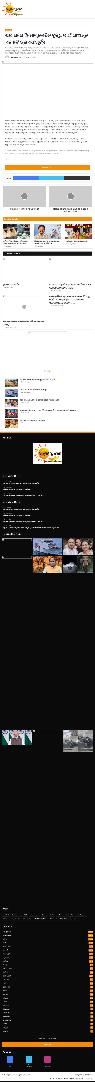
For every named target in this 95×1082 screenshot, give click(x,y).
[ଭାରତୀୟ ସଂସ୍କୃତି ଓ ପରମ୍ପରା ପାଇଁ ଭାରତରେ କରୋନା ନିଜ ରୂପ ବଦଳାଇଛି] (70, 270)
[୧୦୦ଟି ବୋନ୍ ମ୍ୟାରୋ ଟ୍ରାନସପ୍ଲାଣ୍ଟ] (78, 231)
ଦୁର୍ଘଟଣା (5, 972)
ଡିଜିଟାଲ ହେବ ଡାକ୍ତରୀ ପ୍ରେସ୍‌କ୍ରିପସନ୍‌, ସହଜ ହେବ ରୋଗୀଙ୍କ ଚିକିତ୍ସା (46, 242)
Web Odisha (89, 1075)
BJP (25, 915)
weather (74, 919)
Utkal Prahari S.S (15, 57)
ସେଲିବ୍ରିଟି (6, 987)
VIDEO (5, 1031)
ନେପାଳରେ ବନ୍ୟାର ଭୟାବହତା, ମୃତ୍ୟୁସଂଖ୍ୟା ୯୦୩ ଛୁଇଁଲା (37, 379)
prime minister (15, 919)
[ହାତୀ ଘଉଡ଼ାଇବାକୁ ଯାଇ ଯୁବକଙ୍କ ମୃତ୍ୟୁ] (78, 564)
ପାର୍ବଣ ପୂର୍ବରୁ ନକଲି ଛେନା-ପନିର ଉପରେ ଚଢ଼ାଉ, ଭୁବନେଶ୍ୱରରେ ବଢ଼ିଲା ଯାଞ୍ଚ (15, 242)
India (71, 915)
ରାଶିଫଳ (5, 994)
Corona (44, 915)
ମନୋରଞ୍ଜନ (7, 976)
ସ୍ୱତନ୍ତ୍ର (6, 954)
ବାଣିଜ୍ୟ (5, 961)
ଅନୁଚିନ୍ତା (6, 1005)
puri (24, 919)
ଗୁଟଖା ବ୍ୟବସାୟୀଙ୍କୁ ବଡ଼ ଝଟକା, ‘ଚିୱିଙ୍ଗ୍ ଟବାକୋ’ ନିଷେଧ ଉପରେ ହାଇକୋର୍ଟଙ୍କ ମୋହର (48, 410)
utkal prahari (53, 919)
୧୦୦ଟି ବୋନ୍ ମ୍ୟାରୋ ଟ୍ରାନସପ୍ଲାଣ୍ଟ (76, 241)
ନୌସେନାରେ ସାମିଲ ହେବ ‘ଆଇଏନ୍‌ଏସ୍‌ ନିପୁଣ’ (33, 390)
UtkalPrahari (64, 919)
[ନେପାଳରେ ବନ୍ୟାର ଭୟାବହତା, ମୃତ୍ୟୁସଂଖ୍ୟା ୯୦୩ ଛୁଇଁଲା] (11, 382)
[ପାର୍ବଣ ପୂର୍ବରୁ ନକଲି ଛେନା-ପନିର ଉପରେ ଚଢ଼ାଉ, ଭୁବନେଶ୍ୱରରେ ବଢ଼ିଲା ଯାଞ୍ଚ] (16, 231)
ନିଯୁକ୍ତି (5, 1027)
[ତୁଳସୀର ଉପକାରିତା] (24, 270)
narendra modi (80, 915)
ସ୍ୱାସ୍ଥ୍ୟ (8, 30)
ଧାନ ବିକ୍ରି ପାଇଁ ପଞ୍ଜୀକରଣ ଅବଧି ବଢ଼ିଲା (32, 420)
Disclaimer (79, 1078)
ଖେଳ (4, 983)
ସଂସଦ (5, 1024)
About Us (59, 1078)
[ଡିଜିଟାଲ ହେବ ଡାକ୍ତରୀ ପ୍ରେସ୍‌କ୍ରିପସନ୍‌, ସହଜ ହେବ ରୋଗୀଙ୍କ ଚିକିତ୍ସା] (47, 231)
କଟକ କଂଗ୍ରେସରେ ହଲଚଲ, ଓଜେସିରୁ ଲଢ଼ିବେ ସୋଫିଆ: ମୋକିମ (39, 400)
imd (65, 915)
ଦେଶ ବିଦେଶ (7, 946)
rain (30, 919)
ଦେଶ (4, 943)
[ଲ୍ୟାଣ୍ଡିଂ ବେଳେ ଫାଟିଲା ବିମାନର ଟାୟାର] (78, 741)
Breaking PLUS (8, 935)
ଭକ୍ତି (5, 1002)
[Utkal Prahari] (12, 9)
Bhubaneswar (16, 915)
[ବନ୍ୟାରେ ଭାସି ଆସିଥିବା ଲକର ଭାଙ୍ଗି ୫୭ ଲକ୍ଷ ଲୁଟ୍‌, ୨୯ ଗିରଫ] (47, 816)
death (52, 915)
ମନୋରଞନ (6, 1016)
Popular (47, 371)
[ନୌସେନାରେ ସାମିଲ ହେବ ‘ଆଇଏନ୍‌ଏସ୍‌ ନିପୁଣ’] (11, 393)
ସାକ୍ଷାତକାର (7, 1020)
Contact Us (89, 1078)
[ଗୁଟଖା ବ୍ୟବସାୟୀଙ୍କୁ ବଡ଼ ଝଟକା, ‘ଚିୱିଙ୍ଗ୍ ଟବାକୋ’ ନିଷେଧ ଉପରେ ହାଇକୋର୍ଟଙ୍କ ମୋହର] (11, 413)
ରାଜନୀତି (5, 950)
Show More (47, 168)
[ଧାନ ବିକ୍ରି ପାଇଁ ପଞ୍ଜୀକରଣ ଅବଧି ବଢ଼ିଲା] (11, 423)
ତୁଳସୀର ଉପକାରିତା (11, 284)
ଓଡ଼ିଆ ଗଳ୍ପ (7, 1013)
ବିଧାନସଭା (6, 1009)
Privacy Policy (69, 1078)
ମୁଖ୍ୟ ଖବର (7, 932)
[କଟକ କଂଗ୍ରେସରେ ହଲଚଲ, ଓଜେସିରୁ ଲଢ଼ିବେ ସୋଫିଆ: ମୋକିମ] (11, 403)
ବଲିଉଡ (5, 998)
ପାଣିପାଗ (6, 980)
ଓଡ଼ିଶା (5, 939)
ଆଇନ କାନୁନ (7, 968)
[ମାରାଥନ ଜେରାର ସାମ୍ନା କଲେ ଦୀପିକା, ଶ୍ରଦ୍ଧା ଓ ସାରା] (24, 307)
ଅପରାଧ (5, 965)
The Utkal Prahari (40, 919)
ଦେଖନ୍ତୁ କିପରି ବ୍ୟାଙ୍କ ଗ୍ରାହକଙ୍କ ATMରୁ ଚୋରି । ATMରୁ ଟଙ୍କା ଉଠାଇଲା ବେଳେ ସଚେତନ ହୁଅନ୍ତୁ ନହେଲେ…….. (69, 299)
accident (6, 915)
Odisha (5, 919)
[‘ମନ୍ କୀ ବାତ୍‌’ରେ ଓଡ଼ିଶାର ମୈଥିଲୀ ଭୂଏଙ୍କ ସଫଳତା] (17, 737)
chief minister (34, 915)
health (59, 915)
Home (52, 1078)
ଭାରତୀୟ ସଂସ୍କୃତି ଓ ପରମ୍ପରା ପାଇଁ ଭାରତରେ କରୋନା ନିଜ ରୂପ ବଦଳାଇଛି (70, 286)
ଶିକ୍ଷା (5, 991)
